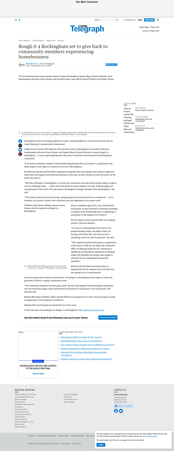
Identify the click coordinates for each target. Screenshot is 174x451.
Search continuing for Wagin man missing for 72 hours (85, 348)
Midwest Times (19, 424)
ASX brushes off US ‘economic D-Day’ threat (80, 337)
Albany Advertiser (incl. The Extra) (25, 394)
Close (100, 445)
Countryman (19, 407)
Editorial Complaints (77, 436)
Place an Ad (155, 27)
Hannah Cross (112, 64)
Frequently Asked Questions (46, 436)
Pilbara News (68, 397)
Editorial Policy (63, 436)
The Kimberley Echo (21, 419)
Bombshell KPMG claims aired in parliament (80, 341)
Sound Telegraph (24, 40)
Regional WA (51, 40)
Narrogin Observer (20, 427)
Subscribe (149, 20)
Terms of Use (76, 443)
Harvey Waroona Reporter (23, 414)
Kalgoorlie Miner (20, 417)
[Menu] (16, 20)
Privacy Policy (65, 443)
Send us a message (125, 406)
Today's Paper (144, 27)
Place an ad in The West (94, 436)
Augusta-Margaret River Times (24, 397)
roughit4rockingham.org (93, 310)
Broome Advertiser (21, 399)
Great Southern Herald (22, 412)
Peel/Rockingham (38, 40)
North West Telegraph (70, 394)
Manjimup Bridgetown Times (24, 422)
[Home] (19, 19)
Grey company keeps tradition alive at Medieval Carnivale (87, 345)
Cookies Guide (151, 436)
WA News (61, 40)
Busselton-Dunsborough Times (24, 404)
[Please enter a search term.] (117, 20)
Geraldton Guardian (21, 409)
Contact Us (31, 436)
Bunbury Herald (20, 402)
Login (140, 20)
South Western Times (70, 399)
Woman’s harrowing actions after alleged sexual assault (85, 359)
